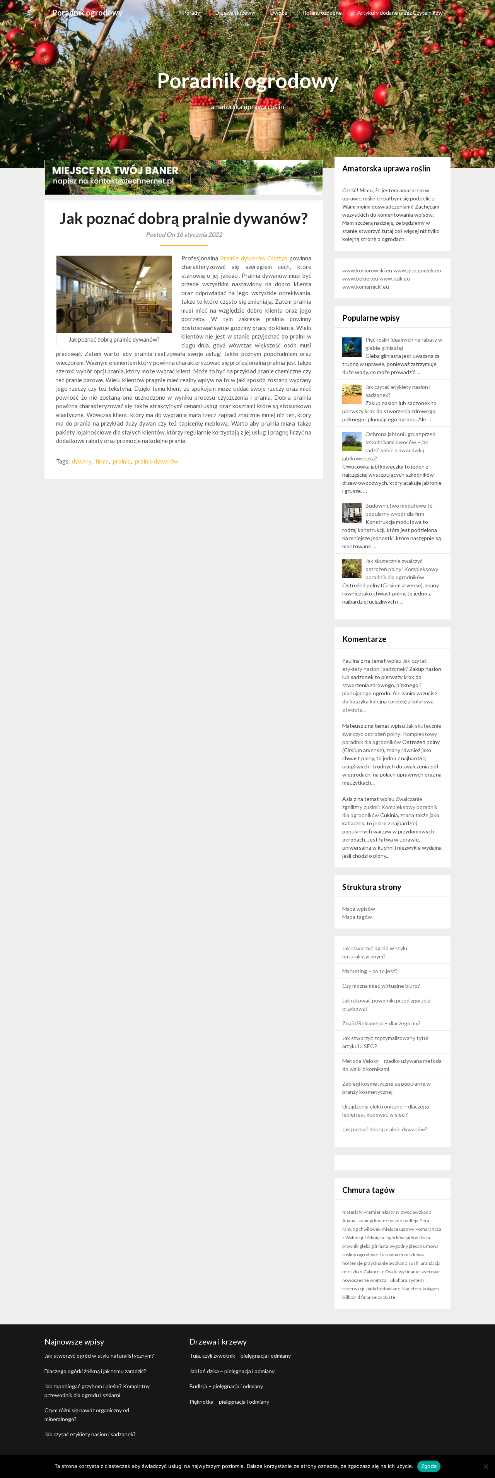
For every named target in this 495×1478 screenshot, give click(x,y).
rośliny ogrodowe (360, 1254)
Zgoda (429, 1466)
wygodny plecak (405, 1246)
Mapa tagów (357, 916)
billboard (351, 1297)
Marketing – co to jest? (370, 971)
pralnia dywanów (156, 461)
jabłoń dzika (418, 1237)
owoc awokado (416, 1212)
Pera (424, 1220)
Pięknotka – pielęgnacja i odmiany (229, 1401)
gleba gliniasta (374, 1246)
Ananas (350, 1220)
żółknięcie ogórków (384, 1237)
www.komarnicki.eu (365, 286)
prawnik (350, 1246)
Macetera (411, 1289)
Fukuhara (397, 1280)
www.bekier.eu (360, 278)
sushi (414, 1263)
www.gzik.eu (394, 278)
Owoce (278, 12)
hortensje (352, 1263)
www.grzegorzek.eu (417, 270)
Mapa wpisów (358, 908)
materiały (352, 1212)
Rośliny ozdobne (322, 12)
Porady (191, 12)
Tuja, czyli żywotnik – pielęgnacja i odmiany (240, 1355)
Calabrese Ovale (381, 1271)
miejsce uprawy (398, 1229)
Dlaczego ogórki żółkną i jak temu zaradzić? (95, 1371)
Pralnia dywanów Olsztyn (253, 258)
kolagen (431, 1289)
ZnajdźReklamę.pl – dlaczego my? (381, 1023)
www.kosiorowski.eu (367, 270)
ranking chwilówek (361, 1229)
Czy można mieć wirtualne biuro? (381, 985)
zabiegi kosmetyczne (380, 1220)
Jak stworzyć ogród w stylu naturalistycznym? (99, 1355)
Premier (372, 1212)
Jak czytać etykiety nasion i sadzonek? (90, 1434)
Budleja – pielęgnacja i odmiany (226, 1386)
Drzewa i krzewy (234, 12)
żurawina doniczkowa (401, 1254)
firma (102, 461)
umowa (431, 1246)
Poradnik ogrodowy (87, 12)
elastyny (390, 1212)
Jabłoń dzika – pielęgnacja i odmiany (232, 1371)
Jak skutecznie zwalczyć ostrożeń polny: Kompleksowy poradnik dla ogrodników (401, 569)
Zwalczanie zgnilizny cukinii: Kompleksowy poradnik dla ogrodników (389, 806)
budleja (410, 1220)
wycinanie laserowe (419, 1271)
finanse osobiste (378, 1297)
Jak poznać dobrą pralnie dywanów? (384, 1129)
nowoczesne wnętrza (364, 1280)
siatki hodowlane (382, 1289)
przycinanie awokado (385, 1263)
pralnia (122, 461)
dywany (81, 461)
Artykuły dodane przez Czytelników (400, 12)
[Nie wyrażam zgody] (485, 1466)
